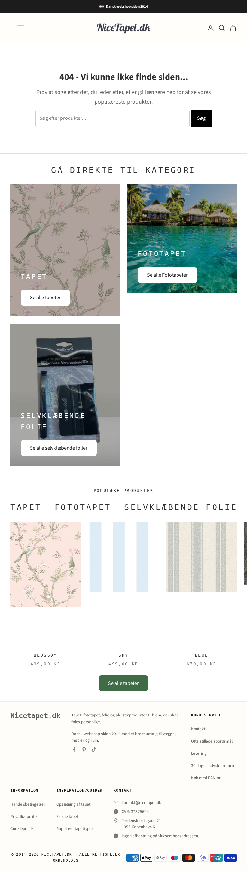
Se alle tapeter (45, 297)
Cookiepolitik (22, 829)
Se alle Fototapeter (167, 275)
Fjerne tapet (67, 816)
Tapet (26, 507)
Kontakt (198, 729)
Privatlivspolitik (24, 816)
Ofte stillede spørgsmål (212, 741)
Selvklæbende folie (180, 507)
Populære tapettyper (74, 829)
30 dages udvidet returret (214, 765)
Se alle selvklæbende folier (58, 447)
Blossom (45, 655)
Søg (201, 118)
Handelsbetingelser (27, 804)
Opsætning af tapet (73, 804)
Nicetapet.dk (35, 716)
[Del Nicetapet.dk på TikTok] (93, 749)
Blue (201, 655)
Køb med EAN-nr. (206, 778)
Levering (198, 753)
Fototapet (83, 507)
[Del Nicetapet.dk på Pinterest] (84, 749)
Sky (123, 655)
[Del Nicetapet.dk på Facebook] (74, 749)
